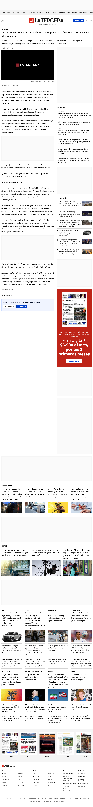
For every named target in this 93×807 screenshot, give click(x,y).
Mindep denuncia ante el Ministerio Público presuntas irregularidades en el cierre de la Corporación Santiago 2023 (81, 662)
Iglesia (11, 289)
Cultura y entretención (33, 672)
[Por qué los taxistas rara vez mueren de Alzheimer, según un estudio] (35, 507)
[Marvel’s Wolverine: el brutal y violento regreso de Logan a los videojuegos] (58, 507)
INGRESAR (88, 21)
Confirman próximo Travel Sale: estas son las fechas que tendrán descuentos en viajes (14, 553)
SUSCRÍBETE (74, 361)
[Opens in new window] (47, 754)
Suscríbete (22, 306)
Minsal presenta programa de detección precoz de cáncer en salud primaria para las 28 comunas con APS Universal (70, 242)
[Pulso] (28, 754)
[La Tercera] (10, 754)
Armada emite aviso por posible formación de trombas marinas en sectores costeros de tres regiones (73, 151)
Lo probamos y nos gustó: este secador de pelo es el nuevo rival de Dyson (81, 718)
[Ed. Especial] (65, 754)
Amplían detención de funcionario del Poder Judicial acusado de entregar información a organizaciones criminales (69, 252)
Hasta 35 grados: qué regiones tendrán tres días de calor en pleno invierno (58, 648)
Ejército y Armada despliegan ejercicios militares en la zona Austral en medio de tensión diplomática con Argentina (70, 204)
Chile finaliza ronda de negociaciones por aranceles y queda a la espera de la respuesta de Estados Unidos (35, 662)
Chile (3, 610)
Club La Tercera (72, 12)
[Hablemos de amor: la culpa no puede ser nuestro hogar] (81, 695)
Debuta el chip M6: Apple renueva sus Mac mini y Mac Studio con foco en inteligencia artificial (10, 708)
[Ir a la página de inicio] (46, 21)
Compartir (6, 85)
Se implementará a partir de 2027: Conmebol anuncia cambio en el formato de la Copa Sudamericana (80, 649)
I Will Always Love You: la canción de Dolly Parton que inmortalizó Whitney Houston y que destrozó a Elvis (35, 708)
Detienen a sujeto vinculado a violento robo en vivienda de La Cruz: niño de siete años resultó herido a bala (73, 160)
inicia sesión (9, 306)
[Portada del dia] (74, 326)
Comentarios (15, 85)
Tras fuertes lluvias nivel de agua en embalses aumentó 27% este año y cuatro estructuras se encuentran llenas (34, 650)
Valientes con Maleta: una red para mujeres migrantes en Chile (81, 707)
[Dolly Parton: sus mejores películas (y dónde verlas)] (35, 695)
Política (9, 12)
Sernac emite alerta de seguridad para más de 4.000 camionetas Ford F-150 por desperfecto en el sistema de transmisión (74, 141)
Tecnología (31, 12)
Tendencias (52, 610)
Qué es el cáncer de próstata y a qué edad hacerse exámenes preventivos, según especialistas (81, 494)
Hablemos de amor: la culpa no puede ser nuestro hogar (80, 677)
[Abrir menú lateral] (3, 20)
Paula (73, 672)
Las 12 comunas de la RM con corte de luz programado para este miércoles (46, 553)
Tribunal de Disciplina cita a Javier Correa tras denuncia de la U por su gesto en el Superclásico (81, 617)
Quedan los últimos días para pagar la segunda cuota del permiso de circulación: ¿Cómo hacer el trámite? (77, 554)
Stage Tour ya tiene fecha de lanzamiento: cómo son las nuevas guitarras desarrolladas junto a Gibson (11, 680)
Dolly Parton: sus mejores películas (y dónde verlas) (33, 677)
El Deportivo (40, 12)
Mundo (48, 12)
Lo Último (61, 12)
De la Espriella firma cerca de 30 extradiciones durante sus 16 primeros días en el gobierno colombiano (73, 132)
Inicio (3, 12)
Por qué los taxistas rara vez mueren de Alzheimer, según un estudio (34, 493)
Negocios (23, 12)
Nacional (16, 12)
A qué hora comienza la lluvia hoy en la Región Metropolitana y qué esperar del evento (57, 617)
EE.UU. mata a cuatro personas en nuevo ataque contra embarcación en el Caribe (74, 124)
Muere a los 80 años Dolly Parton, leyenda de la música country (34, 718)
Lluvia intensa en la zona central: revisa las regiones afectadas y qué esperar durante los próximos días (11, 494)
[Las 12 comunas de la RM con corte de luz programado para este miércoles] (46, 568)
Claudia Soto (8, 48)
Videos (54, 12)
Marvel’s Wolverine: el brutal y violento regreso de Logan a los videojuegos (58, 493)
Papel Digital (82, 12)
